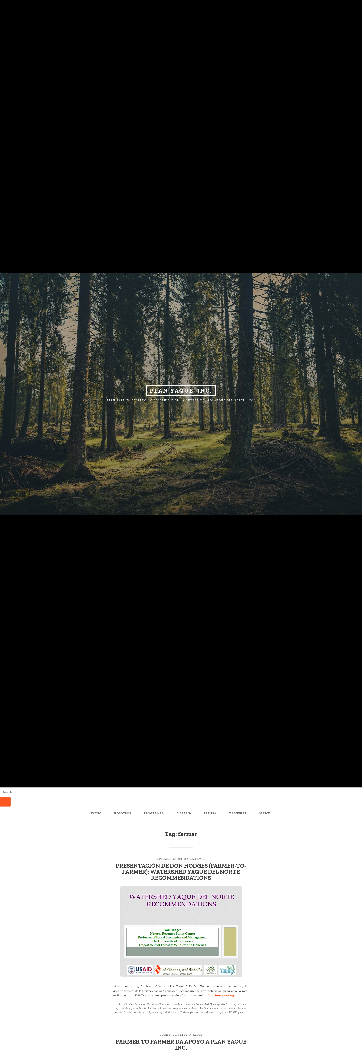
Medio (168, 1012)
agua (132, 1008)
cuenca (186, 1008)
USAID (233, 1012)
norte (176, 1012)
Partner (184, 1012)
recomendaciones (206, 1012)
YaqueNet (237, 813)
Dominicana (211, 1008)
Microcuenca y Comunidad (193, 1004)
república (223, 1012)
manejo (159, 1012)
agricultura (240, 1004)
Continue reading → (222, 995)
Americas (165, 1008)
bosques (176, 1008)
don (221, 1008)
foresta (118, 1012)
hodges (150, 1012)
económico (230, 1008)
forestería (139, 1012)
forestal (127, 1012)
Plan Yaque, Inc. (181, 390)
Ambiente (153, 1008)
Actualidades (126, 1004)
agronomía (122, 1008)
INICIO (96, 813)
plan (192, 1012)
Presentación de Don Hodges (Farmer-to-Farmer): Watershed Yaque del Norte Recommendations (181, 871)
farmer (242, 1008)
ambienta (141, 1008)
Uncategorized (218, 1004)
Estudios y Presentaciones (162, 1004)
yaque (241, 1012)
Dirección (140, 1004)
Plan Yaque (197, 858)
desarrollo (197, 1008)
